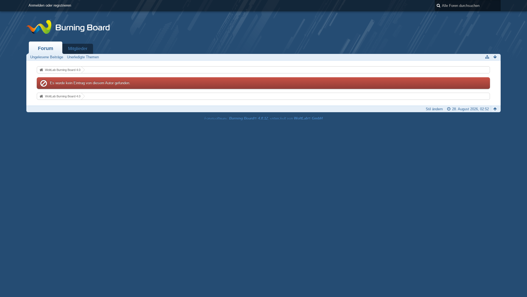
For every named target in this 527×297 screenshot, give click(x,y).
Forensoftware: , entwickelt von (263, 118)
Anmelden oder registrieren (50, 5)
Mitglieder (77, 48)
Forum (45, 48)
